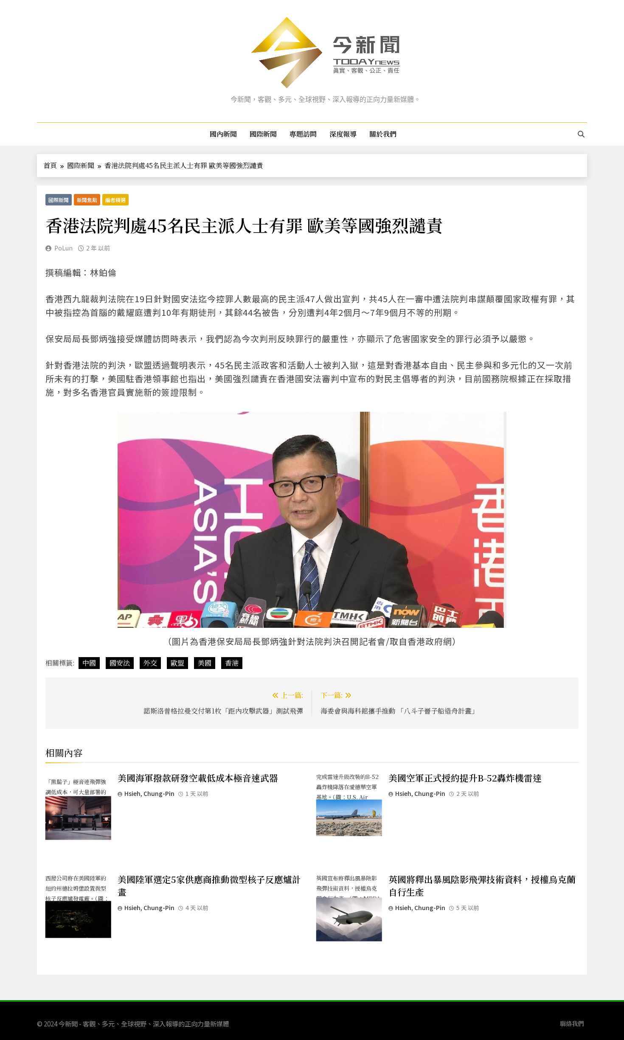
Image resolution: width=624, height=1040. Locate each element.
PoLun (63, 248)
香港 (232, 663)
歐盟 (177, 663)
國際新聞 (263, 134)
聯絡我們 (572, 1023)
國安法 (120, 663)
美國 (204, 663)
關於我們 (382, 134)
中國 (89, 663)
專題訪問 (303, 134)
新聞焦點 (87, 199)
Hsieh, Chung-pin (149, 793)
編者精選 (115, 199)
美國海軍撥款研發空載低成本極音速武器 (198, 777)
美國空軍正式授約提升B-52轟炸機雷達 (465, 777)
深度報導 (343, 134)
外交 (150, 663)
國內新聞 (223, 134)
